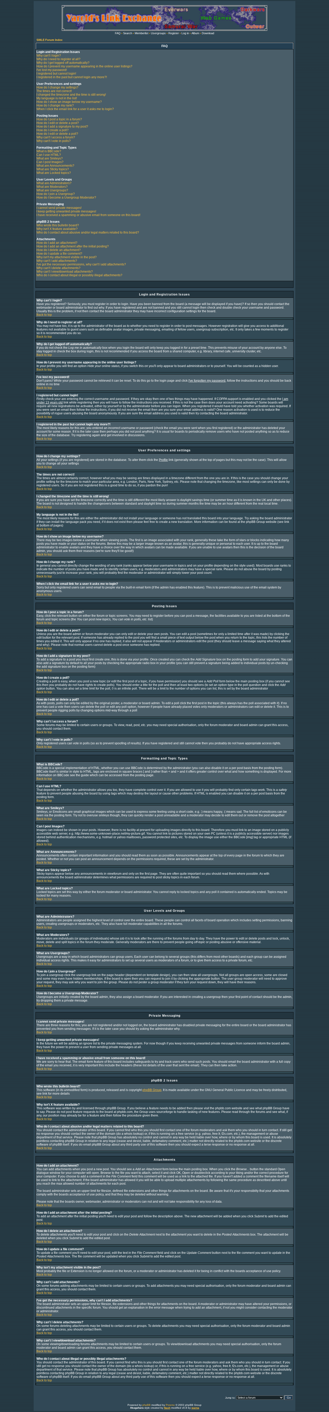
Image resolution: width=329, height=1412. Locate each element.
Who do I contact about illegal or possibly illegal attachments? (79, 275)
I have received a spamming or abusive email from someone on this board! (88, 215)
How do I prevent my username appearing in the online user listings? (84, 66)
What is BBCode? (48, 151)
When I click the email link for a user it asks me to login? (75, 109)
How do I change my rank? (55, 105)
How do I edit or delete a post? (57, 123)
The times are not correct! (54, 91)
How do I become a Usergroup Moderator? (66, 197)
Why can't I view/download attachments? (64, 271)
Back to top (44, 315)
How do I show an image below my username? (69, 102)
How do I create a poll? (52, 130)
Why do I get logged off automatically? (62, 63)
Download (208, 33)
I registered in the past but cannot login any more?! (71, 77)
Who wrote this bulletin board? (57, 225)
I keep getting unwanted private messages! (66, 211)
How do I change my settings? (57, 87)
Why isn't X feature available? (57, 229)
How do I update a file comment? (59, 253)
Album (195, 33)
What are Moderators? (52, 187)
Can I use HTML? (48, 155)
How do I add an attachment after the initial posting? (72, 246)
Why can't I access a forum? (55, 137)
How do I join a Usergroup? (55, 194)
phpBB (146, 1405)
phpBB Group (151, 1090)
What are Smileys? (49, 158)
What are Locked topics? (53, 173)
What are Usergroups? (52, 190)
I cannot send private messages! (58, 208)
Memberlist (141, 33)
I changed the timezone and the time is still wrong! (71, 94)
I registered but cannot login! (56, 73)
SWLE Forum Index (49, 39)
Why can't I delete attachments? (58, 268)
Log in (185, 33)
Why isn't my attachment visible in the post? (66, 257)
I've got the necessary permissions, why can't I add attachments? (81, 264)
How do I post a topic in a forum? (59, 119)
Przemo (170, 1405)
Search (127, 33)
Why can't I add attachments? (56, 261)
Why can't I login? (48, 55)
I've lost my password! (51, 70)
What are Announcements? (55, 165)
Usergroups (158, 33)
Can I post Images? (49, 162)
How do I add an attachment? (56, 243)
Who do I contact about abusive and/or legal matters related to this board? (87, 232)
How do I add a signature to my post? (62, 126)
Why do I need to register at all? (58, 59)
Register (173, 33)
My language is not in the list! (56, 98)
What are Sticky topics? (52, 169)
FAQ (118, 33)
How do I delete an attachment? (58, 250)
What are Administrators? (53, 183)
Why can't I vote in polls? (53, 141)
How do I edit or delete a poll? (57, 134)
